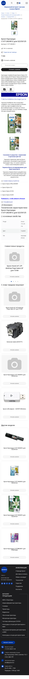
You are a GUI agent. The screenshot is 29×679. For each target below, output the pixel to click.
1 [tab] (11, 281)
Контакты (19, 589)
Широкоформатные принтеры (11, 603)
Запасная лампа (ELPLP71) (15, 342)
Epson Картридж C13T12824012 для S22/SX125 (14, 375)
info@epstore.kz (9, 662)
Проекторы (5, 609)
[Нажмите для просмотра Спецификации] (11, 90)
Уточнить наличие (14, 69)
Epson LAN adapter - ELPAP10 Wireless (14, 409)
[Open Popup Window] (7, 205)
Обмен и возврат (21, 577)
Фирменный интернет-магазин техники (14, 8)
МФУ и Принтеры (7, 600)
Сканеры (5, 606)
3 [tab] (15, 281)
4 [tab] (17, 281)
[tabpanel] (14, 263)
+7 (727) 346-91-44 (10, 649)
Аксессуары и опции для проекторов (13, 635)
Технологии (19, 580)
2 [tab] (13, 281)
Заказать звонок (8, 642)
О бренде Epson (20, 571)
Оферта (3, 575)
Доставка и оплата (21, 574)
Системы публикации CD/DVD (11, 621)
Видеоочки (5, 612)
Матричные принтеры (9, 618)
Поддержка (19, 586)
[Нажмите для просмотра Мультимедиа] (4, 90)
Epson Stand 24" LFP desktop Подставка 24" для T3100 (14, 268)
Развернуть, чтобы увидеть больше (13, 198)
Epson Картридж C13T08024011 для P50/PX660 (14, 549)
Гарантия (18, 583)
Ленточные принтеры (9, 615)
